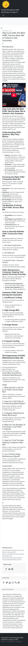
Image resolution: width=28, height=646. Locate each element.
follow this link (18, 435)
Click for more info (7, 257)
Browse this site (12, 118)
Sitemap (3, 641)
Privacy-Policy (11, 641)
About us (19, 641)
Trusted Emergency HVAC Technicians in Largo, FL (10, 11)
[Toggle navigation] (3, 15)
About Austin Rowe (7, 589)
